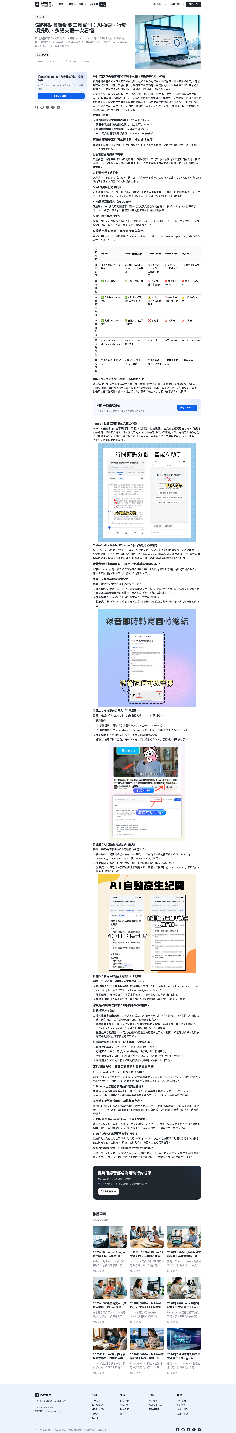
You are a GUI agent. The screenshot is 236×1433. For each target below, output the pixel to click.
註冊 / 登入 (176, 4)
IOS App (153, 1400)
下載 (81, 4)
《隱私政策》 (102, 1429)
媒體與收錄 (182, 1413)
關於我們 (181, 1400)
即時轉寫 (96, 1400)
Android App (155, 1405)
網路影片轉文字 (99, 1409)
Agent (95, 1418)
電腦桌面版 (154, 1409)
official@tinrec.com (52, 1411)
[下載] (85, 4)
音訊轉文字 (97, 1405)
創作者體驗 (182, 1409)
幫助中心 (124, 1400)
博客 (122, 1413)
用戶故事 (181, 1405)
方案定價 (93, 4)
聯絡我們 (124, 1409)
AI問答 (95, 1413)
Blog (103, 4)
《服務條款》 (90, 1429)
